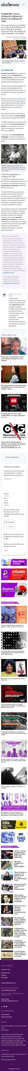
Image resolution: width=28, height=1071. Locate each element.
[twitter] (4, 1006)
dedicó (3, 118)
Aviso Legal (4, 977)
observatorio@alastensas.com (9, 1001)
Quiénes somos (5, 973)
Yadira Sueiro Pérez (18, 192)
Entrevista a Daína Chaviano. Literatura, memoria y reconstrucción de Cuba (20, 910)
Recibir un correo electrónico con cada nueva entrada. (14, 545)
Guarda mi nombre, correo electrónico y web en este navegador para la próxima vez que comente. (14, 513)
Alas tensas (7, 966)
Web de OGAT (5, 999)
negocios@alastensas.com (8, 990)
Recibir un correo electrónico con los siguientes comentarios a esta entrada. (14, 536)
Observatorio (17, 38)
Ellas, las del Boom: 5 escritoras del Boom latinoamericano (20, 887)
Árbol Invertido (5, 1014)
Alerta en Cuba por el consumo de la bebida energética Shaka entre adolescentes (20, 854)
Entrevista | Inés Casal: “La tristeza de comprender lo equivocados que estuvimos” (20, 921)
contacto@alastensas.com (11, 283)
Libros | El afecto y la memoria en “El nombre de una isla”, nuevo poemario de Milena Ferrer (20, 876)
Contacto (3, 975)
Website (6, 503)
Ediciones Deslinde (6, 1017)
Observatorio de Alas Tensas (16, 37)
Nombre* (6, 493)
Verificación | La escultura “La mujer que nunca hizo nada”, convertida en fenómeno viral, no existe (20, 932)
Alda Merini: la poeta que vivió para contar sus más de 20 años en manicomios (20, 898)
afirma (3, 230)
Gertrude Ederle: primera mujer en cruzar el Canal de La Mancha (20, 954)
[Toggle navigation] (24, 4)
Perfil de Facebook (20, 169)
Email (5, 498)
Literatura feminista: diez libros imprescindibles (19, 864)
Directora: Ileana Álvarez (8, 1059)
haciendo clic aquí (8, 272)
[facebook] (2, 1006)
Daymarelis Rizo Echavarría (17, 183)
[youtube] (6, 1006)
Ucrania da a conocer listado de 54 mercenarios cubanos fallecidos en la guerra (20, 944)
